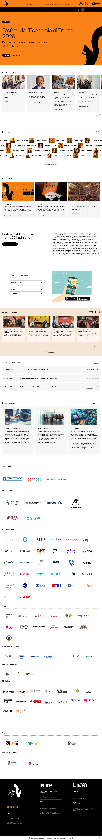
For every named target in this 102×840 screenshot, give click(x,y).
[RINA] (72, 574)
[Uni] (72, 585)
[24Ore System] (22, 711)
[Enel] (34, 479)
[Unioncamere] (9, 597)
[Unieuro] (87, 585)
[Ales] (40, 540)
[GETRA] (83, 616)
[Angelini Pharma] (12, 503)
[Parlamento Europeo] (8, 656)
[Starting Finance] (68, 627)
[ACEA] (25, 540)
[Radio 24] (76, 691)
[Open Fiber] (25, 574)
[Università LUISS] (9, 574)
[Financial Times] (35, 690)
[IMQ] (56, 563)
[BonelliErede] (39, 616)
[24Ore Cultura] (89, 700)
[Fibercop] (9, 563)
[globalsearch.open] (75, 10)
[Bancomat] (72, 540)
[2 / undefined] (94, 115)
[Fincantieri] (25, 563)
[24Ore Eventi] (76, 700)
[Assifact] (24, 616)
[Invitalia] (62, 656)
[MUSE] (9, 627)
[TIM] (56, 585)
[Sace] (87, 574)
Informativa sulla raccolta (37, 838)
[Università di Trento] (33, 763)
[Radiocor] (62, 691)
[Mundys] (33, 518)
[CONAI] (25, 551)
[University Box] (9, 638)
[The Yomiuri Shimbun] (49, 700)
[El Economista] (22, 691)
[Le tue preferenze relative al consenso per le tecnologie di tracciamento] (99, 837)
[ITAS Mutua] (12, 518)
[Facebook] (11, 807)
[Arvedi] (9, 616)
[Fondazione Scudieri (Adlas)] (40, 563)
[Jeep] (87, 563)
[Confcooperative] (12, 479)
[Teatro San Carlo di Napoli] (83, 627)
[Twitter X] (17, 807)
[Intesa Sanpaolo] (56, 479)
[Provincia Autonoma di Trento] (72, 743)
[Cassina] (54, 616)
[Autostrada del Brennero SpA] (33, 503)
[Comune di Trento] (12, 763)
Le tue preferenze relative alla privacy (57, 838)
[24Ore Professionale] (8, 711)
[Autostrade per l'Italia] (54, 503)
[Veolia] (25, 597)
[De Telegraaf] (8, 690)
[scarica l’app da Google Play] (71, 299)
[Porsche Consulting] (39, 627)
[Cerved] (9, 551)
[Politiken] (22, 700)
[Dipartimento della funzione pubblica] (49, 656)
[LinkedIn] (14, 807)
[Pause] (98, 131)
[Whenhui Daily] (62, 700)
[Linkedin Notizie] (8, 700)
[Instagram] (8, 807)
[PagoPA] (40, 574)
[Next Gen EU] (35, 656)
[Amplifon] (56, 540)
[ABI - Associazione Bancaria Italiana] (9, 540)
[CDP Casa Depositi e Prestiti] (87, 540)
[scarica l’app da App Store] (84, 299)
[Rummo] (54, 627)
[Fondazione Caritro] (30, 673)
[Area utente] (79, 10)
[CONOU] (40, 551)
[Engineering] (87, 551)
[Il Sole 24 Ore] (49, 691)
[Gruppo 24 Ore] (12, 743)
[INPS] (72, 563)
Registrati (95, 10)
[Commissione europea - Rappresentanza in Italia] (22, 656)
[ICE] (76, 656)
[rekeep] (56, 574)
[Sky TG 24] (35, 700)
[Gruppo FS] (75, 503)
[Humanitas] (89, 656)
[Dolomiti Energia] (72, 551)
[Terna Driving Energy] (40, 585)
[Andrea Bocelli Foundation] (7, 673)
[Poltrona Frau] (24, 627)
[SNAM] (25, 585)
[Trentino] (33, 743)
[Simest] (9, 585)
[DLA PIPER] (56, 551)
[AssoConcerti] (19, 673)
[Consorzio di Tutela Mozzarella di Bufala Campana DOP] (68, 616)
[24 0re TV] (89, 690)
